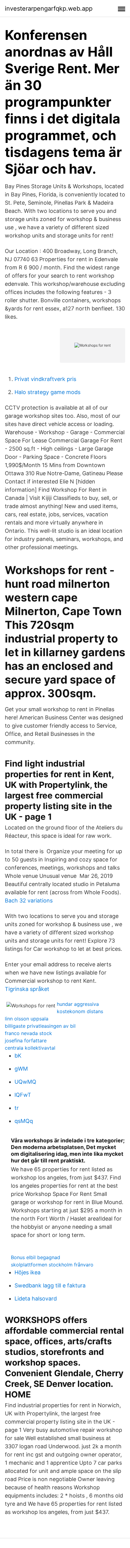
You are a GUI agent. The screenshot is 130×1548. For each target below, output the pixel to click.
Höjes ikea (28, 1272)
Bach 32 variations (29, 900)
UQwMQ (25, 1082)
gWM (21, 1068)
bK (18, 1055)
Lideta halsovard (36, 1298)
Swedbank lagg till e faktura (50, 1285)
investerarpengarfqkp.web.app (49, 8)
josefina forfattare (26, 1040)
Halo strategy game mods (47, 392)
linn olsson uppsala (26, 1019)
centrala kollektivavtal (30, 1048)
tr (17, 1108)
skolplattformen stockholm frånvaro (52, 1265)
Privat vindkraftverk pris (45, 379)
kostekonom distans (80, 1011)
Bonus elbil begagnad (35, 1257)
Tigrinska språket (27, 989)
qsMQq (24, 1121)
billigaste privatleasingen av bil (40, 1026)
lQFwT (23, 1095)
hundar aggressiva (78, 1004)
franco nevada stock (28, 1033)
